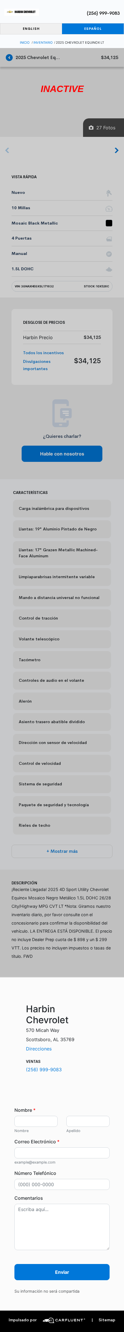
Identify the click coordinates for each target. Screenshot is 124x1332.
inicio (25, 43)
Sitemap (103, 1320)
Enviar (62, 1272)
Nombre (24, 1110)
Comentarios (28, 1198)
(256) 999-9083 (103, 13)
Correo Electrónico (36, 1141)
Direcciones (39, 1049)
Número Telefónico (35, 1173)
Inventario (43, 43)
